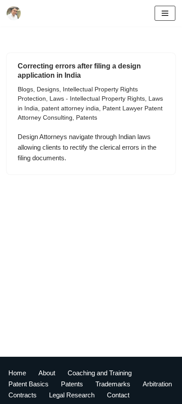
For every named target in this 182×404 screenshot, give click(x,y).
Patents (86, 117)
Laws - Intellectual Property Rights (97, 98)
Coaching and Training (100, 373)
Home (17, 373)
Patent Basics (28, 384)
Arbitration (157, 384)
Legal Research (72, 395)
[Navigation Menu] (165, 13)
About (46, 373)
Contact (118, 395)
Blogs (25, 89)
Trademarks (112, 384)
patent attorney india (70, 108)
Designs (48, 89)
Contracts (22, 395)
